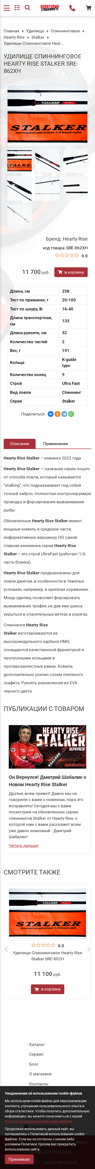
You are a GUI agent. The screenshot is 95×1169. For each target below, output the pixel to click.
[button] (6, 949)
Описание (19, 443)
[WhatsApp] (71, 414)
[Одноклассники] (57, 414)
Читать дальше (23, 845)
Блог (33, 1064)
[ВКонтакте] (51, 414)
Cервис (36, 1054)
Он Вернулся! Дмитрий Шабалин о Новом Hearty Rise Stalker (47, 780)
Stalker (37, 37)
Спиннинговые (65, 30)
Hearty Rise (14, 37)
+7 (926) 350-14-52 (72, 8)
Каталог (37, 1044)
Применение (55, 443)
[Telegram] (64, 414)
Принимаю (19, 1159)
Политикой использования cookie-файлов (38, 1121)
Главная (11, 30)
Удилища (35, 30)
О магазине (40, 1073)
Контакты (38, 1083)
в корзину (74, 272)
